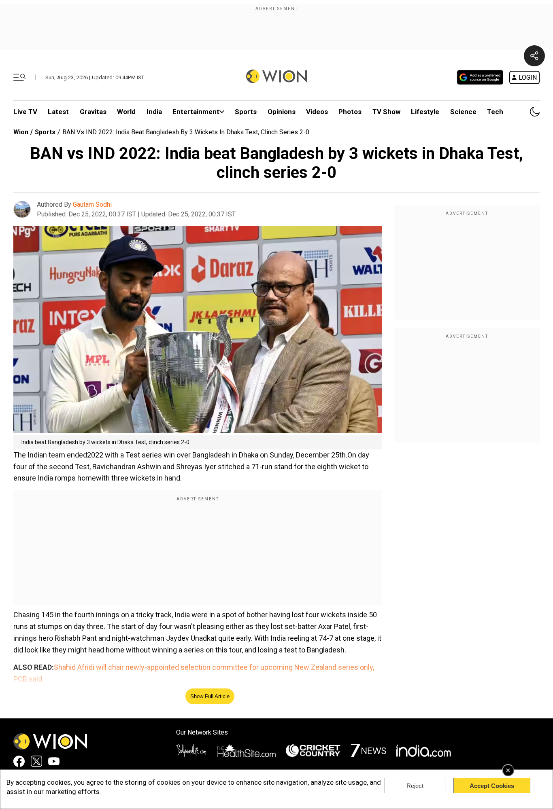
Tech (495, 112)
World (126, 112)
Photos (350, 112)
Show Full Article (210, 696)
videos (317, 112)
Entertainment (195, 112)
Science (463, 112)
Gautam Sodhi (92, 204)
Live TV (25, 112)
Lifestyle (425, 112)
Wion (20, 132)
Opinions (282, 112)
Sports (246, 112)
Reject (414, 785)
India (154, 112)
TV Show (386, 112)
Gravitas (93, 112)
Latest (58, 112)
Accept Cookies (492, 785)
